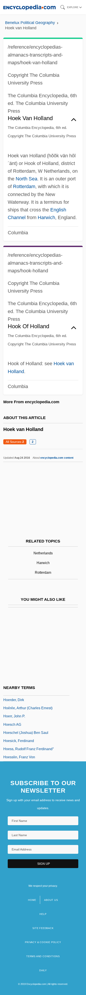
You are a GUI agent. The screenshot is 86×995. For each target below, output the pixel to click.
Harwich (46, 217)
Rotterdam (24, 186)
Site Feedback (42, 928)
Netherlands (43, 553)
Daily (43, 970)
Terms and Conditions (43, 956)
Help (42, 914)
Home (32, 900)
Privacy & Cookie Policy (43, 942)
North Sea (26, 178)
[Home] (29, 7)
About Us (51, 900)
